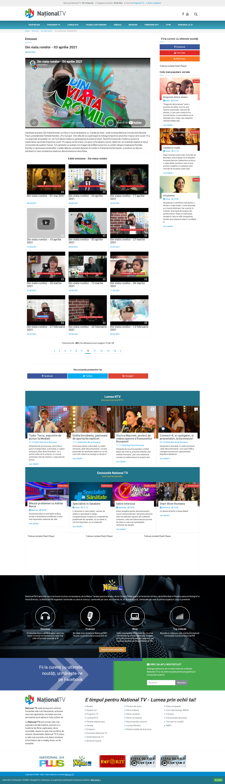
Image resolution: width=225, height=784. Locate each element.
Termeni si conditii (175, 721)
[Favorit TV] (112, 761)
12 (101, 351)
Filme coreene (133, 714)
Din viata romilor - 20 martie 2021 (44, 285)
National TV (69, 775)
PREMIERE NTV (152, 25)
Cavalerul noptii (171, 147)
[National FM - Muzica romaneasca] (82, 761)
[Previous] (54, 351)
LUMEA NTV (73, 25)
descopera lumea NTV (112, 400)
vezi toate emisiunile (112, 476)
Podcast (90, 629)
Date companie (154, 3)
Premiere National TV (96, 733)
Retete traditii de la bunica (138, 729)
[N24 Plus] (52, 761)
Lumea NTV (92, 718)
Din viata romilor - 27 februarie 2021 (46, 328)
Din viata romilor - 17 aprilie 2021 (127, 197)
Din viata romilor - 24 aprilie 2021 (86, 197)
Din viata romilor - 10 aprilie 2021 (44, 241)
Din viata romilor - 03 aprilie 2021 (86, 241)
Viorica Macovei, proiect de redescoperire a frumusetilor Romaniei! (134, 438)
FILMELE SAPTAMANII (96, 25)
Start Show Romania (48, 442)
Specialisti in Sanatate (86, 503)
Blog (134, 629)
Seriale (89, 725)
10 (88, 351)
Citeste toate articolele (112, 649)
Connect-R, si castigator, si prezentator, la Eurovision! (177, 437)
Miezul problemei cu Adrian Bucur (46, 505)
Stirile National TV (95, 737)
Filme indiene (132, 710)
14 (115, 351)
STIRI (168, 25)
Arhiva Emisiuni (93, 741)
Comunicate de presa (176, 718)
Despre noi (91, 710)
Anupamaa (169, 195)
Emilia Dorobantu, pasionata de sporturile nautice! (90, 437)
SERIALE (117, 25)
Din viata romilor (46, 31)
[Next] (120, 351)
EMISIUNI (133, 25)
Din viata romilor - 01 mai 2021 (46, 195)
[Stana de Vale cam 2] (173, 761)
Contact (170, 714)
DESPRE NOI (34, 25)
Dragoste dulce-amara (175, 97)
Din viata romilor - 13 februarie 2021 (129, 328)
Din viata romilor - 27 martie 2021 (127, 241)
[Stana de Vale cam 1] (143, 761)
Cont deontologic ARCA (177, 710)
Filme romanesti (134, 718)
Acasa (27, 31)
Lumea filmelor (133, 725)
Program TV (92, 714)
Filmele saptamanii (95, 721)
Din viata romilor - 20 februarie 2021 (88, 328)
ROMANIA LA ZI (185, 25)
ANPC (169, 725)
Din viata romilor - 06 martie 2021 (127, 285)
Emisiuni (35, 31)
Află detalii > (96, 780)
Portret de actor (134, 706)
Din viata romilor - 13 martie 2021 (86, 285)
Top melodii (179, 629)
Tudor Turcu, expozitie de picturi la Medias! (45, 437)
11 (94, 351)
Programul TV (138, 3)
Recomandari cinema (136, 721)
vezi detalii (168, 125)
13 (108, 351)
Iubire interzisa (125, 503)
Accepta (218, 780)
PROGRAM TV (53, 25)
